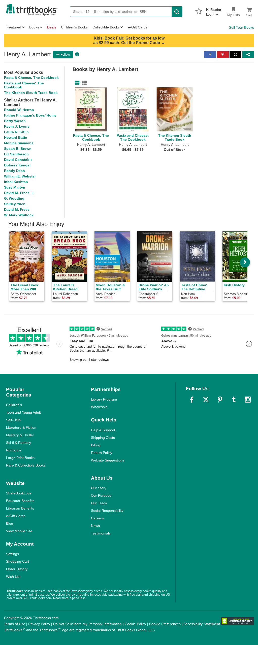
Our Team (99, 503)
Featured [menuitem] (14, 27)
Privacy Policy (39, 624)
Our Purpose (101, 495)
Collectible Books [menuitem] (106, 27)
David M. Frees (16, 209)
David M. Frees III (19, 193)
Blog (9, 523)
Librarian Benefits (20, 508)
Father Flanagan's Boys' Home (30, 115)
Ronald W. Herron (19, 110)
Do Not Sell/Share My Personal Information (87, 624)
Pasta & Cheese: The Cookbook (31, 78)
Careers (97, 518)
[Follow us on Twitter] (206, 399)
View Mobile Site (19, 531)
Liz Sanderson (16, 154)
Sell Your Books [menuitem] (241, 27)
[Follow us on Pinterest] (220, 399)
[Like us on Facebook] (192, 399)
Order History (16, 569)
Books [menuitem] (34, 27)
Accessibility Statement (201, 624)
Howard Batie (15, 137)
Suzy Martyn (14, 187)
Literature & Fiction (21, 427)
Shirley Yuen (14, 204)
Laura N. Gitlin (16, 132)
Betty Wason (15, 121)
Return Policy (101, 453)
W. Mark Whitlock (19, 215)
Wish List (13, 577)
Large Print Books (20, 458)
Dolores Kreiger (17, 165)
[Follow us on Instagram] (248, 399)
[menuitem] (213, 10)
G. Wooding (14, 198)
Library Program (104, 399)
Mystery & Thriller (20, 435)
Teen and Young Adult (23, 412)
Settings (12, 554)
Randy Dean (14, 171)
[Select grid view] (76, 82)
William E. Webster (20, 176)
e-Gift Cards (15, 516)
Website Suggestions (107, 460)
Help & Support (103, 430)
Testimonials (101, 533)
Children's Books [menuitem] (74, 27)
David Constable (18, 160)
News (95, 526)
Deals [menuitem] (51, 27)
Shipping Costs (103, 438)
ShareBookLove (18, 493)
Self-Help (13, 420)
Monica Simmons (19, 143)
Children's (14, 405)
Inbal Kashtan (16, 182)
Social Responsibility (107, 511)
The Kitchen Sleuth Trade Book (31, 93)
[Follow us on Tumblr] (234, 399)
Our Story (98, 488)
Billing (95, 445)
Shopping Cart (17, 561)
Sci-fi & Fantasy (18, 443)
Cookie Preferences (165, 624)
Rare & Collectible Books (25, 465)
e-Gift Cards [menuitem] (137, 27)
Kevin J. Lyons (16, 126)
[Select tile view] (83, 82)
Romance (13, 450)
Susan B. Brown (17, 149)
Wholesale (99, 407)
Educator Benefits (20, 501)
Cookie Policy (135, 624)
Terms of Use (14, 624)
